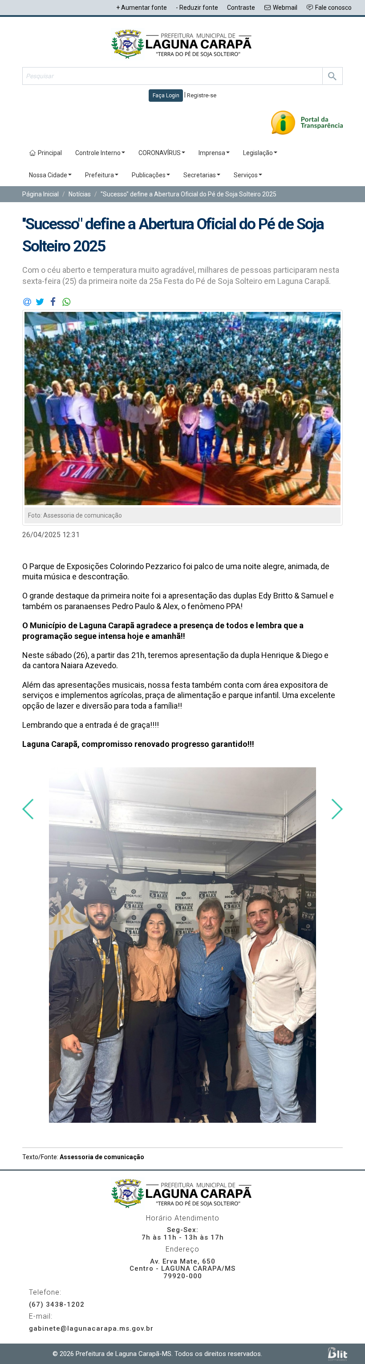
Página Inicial (40, 194)
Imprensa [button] (212, 152)
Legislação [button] (258, 152)
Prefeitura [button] (99, 175)
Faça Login (166, 95)
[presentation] (27, 809)
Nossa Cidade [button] (48, 175)
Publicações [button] (149, 175)
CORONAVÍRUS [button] (159, 152)
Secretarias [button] (199, 175)
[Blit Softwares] (337, 1354)
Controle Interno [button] (98, 152)
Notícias (80, 194)
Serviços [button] (246, 175)
